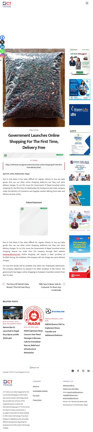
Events (11, 322)
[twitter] (72, 370)
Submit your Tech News (71, 389)
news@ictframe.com (70, 395)
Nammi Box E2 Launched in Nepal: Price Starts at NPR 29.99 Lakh (11, 332)
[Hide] (1, 60)
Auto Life (6, 322)
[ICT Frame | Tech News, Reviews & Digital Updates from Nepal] (7, 6)
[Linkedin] (2, 46)
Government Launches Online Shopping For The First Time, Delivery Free (33, 141)
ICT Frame (34, 160)
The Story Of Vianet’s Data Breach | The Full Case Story (18, 286)
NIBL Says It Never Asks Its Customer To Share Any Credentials (50, 287)
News (4, 324)
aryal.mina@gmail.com (70, 398)
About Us (36, 386)
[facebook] (78, 370)
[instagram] (83, 370)
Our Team (36, 395)
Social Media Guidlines (40, 391)
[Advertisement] (46, 26)
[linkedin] (88, 370)
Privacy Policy (37, 400)
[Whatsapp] (2, 51)
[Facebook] (2, 37)
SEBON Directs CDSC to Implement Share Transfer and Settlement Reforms (55, 330)
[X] (2, 42)
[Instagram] (2, 56)
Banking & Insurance (51, 319)
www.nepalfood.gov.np (11, 254)
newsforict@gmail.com (75, 392)
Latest (17, 322)
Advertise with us (68, 385)
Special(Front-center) (14, 324)
